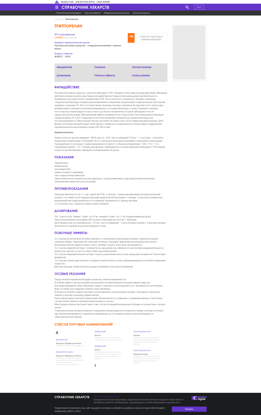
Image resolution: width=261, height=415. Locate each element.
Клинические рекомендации (68, 13)
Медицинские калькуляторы (116, 13)
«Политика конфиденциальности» (107, 397)
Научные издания (92, 13)
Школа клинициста (141, 13)
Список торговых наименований (151, 38)
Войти (199, 7)
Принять (189, 409)
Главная (58, 19)
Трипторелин (70, 37)
